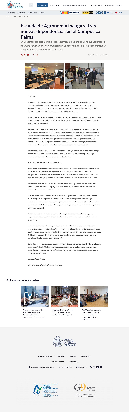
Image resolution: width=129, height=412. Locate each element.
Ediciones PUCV (86, 356)
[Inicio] (31, 5)
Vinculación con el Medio (113, 5)
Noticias (14, 17)
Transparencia (73, 361)
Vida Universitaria (25, 17)
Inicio (8, 17)
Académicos (21, 12)
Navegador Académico (45, 356)
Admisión (41, 5)
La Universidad (54, 5)
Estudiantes (11, 12)
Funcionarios (32, 12)
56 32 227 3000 (66, 367)
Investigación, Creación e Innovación (74, 5)
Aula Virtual (61, 356)
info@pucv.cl (83, 367)
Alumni (41, 12)
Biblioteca (73, 356)
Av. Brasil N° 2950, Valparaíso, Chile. (42, 367)
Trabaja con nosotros (57, 361)
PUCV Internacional (95, 5)
